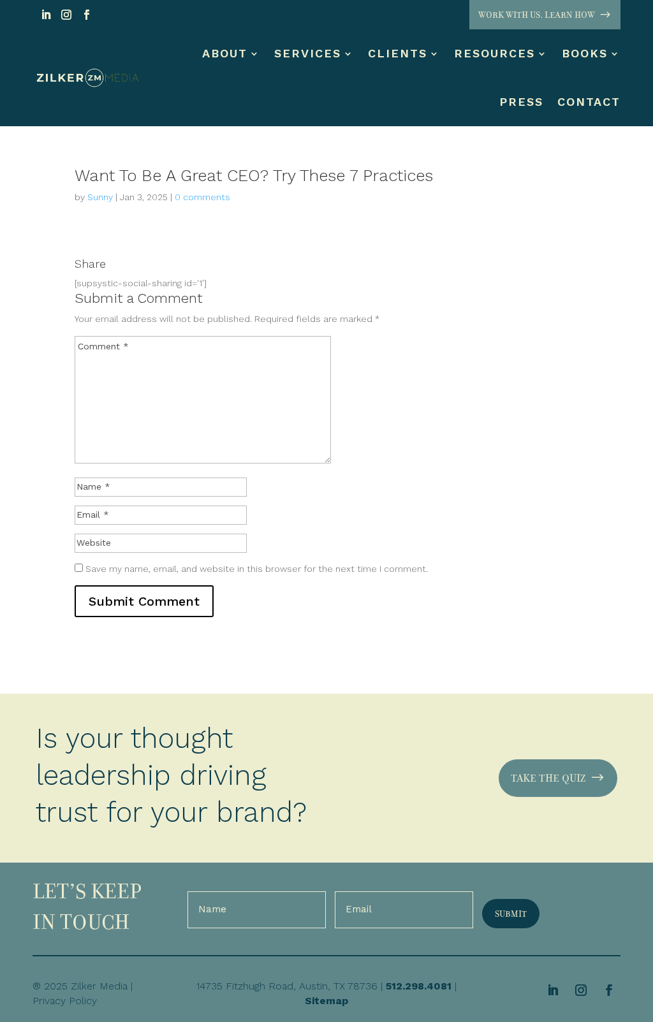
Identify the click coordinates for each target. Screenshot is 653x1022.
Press (521, 101)
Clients (397, 53)
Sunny (100, 197)
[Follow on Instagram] (66, 14)
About (224, 53)
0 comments (202, 197)
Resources (494, 53)
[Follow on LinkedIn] (46, 14)
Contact (588, 101)
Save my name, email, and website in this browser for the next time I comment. (256, 569)
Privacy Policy (65, 1001)
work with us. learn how (536, 14)
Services (307, 53)
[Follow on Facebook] (87, 14)
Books (585, 53)
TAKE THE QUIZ (548, 778)
